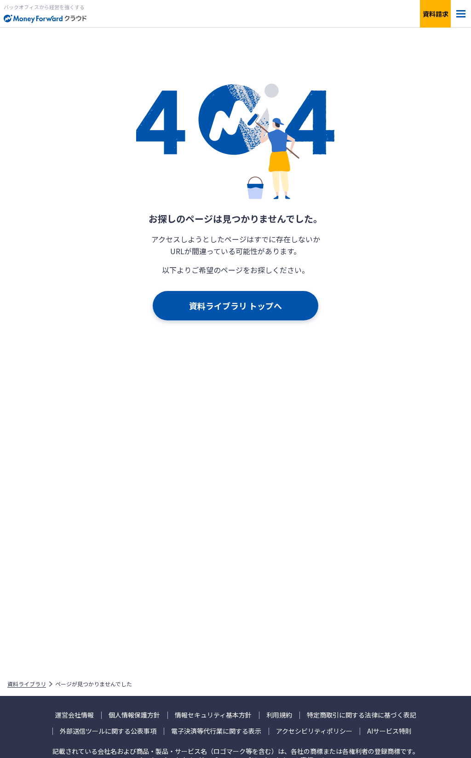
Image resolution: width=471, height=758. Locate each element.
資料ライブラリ (26, 684)
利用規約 (279, 715)
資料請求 (435, 13)
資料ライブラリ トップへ (235, 306)
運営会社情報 (74, 715)
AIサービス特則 (389, 731)
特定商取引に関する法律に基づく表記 (361, 715)
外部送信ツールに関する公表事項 (108, 731)
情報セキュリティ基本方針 (213, 715)
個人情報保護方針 (134, 715)
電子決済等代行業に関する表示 (216, 731)
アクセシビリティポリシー (314, 731)
